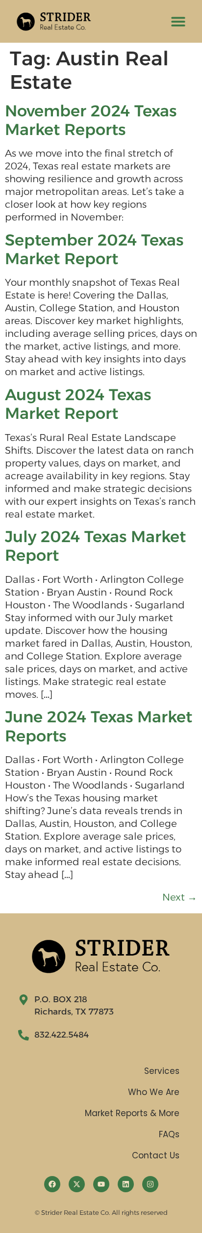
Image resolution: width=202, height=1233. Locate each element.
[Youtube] (101, 1184)
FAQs (169, 1134)
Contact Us (155, 1155)
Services (161, 1071)
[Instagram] (150, 1184)
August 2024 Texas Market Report (78, 404)
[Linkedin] (126, 1184)
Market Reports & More (132, 1113)
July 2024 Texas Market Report (95, 546)
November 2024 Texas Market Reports (91, 120)
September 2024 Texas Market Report (94, 249)
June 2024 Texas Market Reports (98, 726)
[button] (178, 21)
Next (179, 897)
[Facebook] (52, 1184)
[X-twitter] (77, 1184)
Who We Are (153, 1092)
